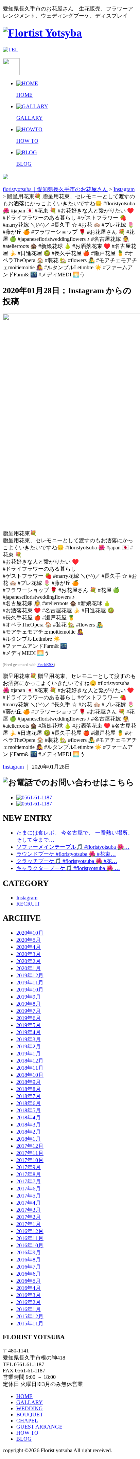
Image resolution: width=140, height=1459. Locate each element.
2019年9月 (28, 997)
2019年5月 (28, 1025)
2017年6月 (28, 1188)
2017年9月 (28, 1167)
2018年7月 (28, 1096)
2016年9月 (28, 1252)
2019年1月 (28, 1053)
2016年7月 (28, 1267)
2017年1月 (28, 1224)
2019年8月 (28, 1004)
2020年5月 (28, 940)
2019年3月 (28, 1039)
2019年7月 (28, 1011)
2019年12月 (29, 975)
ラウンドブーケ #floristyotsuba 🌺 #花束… (66, 854)
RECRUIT (28, 904)
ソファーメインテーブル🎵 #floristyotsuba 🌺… (72, 847)
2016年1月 (28, 1309)
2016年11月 (29, 1238)
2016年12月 (29, 1231)
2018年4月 (28, 1117)
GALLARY (29, 1402)
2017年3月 (28, 1210)
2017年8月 (28, 1174)
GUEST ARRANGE (39, 1427)
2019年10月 (29, 990)
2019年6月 (28, 1018)
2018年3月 (28, 1124)
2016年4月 (28, 1288)
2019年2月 (28, 1046)
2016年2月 (28, 1302)
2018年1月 (28, 1139)
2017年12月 (29, 1146)
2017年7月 (28, 1181)
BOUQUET (29, 1414)
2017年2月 (28, 1217)
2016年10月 (29, 1245)
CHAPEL (27, 1420)
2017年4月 (28, 1203)
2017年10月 (29, 1160)
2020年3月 (28, 954)
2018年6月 (28, 1103)
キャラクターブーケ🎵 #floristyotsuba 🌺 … (68, 868)
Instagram (13, 767)
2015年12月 (29, 1316)
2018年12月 (29, 1061)
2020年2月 (28, 961)
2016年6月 (28, 1274)
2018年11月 (29, 1068)
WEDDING (29, 1408)
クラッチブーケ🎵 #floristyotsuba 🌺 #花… (66, 861)
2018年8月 (28, 1089)
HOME (24, 1396)
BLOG (24, 1439)
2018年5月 (28, 1110)
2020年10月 (29, 933)
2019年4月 (28, 1032)
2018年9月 (28, 1082)
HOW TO (27, 1433)
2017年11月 (29, 1153)
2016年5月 (28, 1281)
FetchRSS (45, 664)
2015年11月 (29, 1323)
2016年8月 (28, 1259)
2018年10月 (29, 1075)
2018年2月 (28, 1132)
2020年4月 (28, 947)
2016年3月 (28, 1295)
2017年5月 (28, 1196)
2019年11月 (29, 982)
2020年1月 (28, 968)
